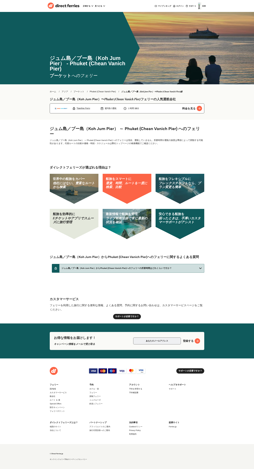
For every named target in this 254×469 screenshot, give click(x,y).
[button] (128, 268)
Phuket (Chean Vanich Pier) (103, 92)
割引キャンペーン (57, 407)
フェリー (93, 392)
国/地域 (53, 389)
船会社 (52, 396)
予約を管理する (135, 389)
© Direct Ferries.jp (56, 454)
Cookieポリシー (135, 427)
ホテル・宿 (94, 389)
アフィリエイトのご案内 (99, 427)
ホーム (53, 92)
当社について (55, 430)
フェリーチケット (57, 411)
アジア (65, 92)
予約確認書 (133, 392)
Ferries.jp (172, 427)
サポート (172, 389)
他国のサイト (55, 427)
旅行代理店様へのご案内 (99, 430)
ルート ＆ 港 (55, 400)
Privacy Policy (135, 430)
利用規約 (133, 434)
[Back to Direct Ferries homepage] (63, 6)
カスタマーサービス (58, 392)
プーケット (79, 92)
